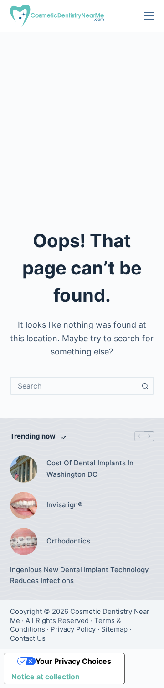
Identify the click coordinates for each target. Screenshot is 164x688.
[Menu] (149, 16)
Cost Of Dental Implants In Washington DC (89, 469)
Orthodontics (68, 541)
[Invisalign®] (23, 505)
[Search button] (145, 386)
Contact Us (28, 638)
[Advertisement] (82, 118)
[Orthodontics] (23, 541)
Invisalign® (64, 504)
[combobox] (74, 386)
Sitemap (114, 629)
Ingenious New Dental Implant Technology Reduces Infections (79, 575)
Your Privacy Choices (73, 661)
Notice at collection (45, 676)
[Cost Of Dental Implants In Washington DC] (23, 469)
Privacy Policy (73, 629)
